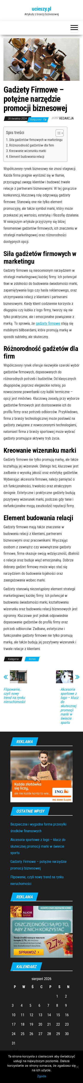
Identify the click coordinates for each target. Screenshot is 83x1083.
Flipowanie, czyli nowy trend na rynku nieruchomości (14, 695)
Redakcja (66, 118)
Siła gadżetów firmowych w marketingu (35, 140)
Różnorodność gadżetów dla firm (31, 145)
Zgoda (41, 1076)
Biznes (32, 659)
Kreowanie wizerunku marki (27, 151)
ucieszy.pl (41, 9)
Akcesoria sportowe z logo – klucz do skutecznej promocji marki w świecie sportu (69, 706)
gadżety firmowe (48, 323)
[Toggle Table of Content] (57, 133)
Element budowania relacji (26, 157)
